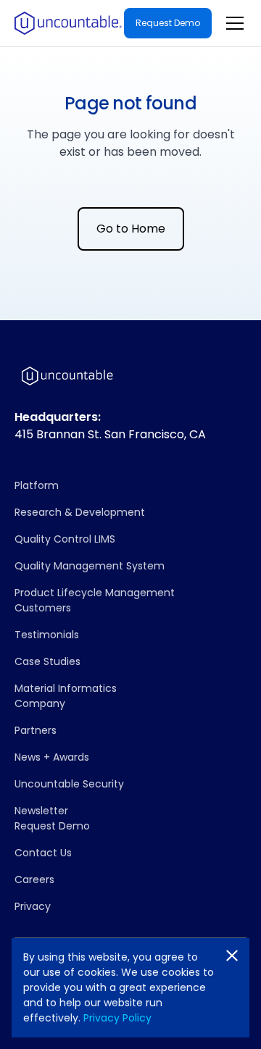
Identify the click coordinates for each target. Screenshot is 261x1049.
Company (39, 703)
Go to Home (130, 228)
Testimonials (46, 634)
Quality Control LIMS (64, 539)
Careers (34, 879)
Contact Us (43, 852)
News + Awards (51, 757)
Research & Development (79, 512)
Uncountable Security (69, 784)
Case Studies (47, 661)
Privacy (32, 906)
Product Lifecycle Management (94, 592)
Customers (42, 608)
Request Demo (168, 23)
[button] (232, 23)
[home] (68, 23)
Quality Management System (89, 566)
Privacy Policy (117, 1018)
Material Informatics (65, 688)
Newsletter (41, 810)
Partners (35, 730)
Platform (36, 485)
